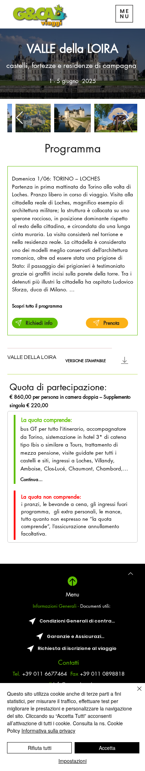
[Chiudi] (135, 692)
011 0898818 (108, 673)
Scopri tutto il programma (37, 306)
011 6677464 (51, 673)
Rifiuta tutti (39, 747)
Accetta (107, 747)
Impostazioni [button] (72, 760)
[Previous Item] (19, 118)
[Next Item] (126, 118)
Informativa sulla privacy (48, 730)
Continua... (31, 479)
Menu (72, 594)
